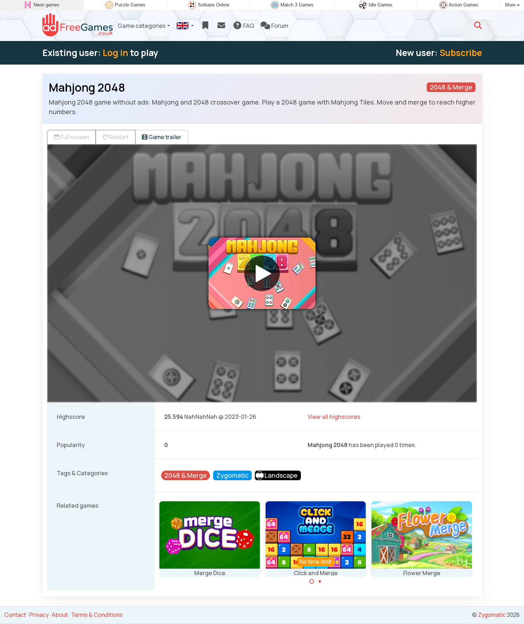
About (60, 615)
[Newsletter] (221, 25)
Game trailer (164, 137)
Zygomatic (492, 615)
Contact (15, 615)
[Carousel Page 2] (319, 581)
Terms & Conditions (97, 615)
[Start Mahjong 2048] (262, 273)
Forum (279, 26)
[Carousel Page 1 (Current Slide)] (311, 581)
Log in (115, 53)
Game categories (142, 26)
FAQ (248, 26)
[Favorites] (205, 25)
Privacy (38, 615)
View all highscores (334, 417)
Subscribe (461, 53)
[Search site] (478, 26)
